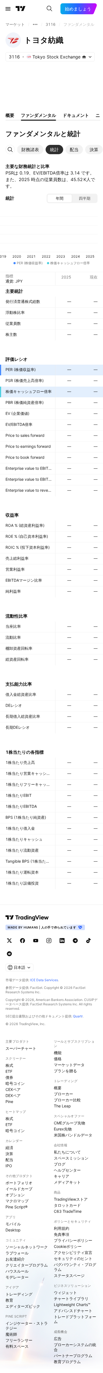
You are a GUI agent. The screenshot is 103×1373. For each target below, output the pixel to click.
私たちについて (67, 1152)
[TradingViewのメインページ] (21, 9)
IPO (8, 1165)
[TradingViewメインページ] (27, 917)
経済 (9, 1147)
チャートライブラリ (71, 1298)
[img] (84, 56)
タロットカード (67, 1205)
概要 (58, 1087)
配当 (9, 1159)
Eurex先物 (63, 1129)
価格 (58, 1058)
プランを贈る (65, 1070)
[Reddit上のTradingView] (9, 954)
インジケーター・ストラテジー (26, 1325)
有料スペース (17, 1346)
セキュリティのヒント (73, 1258)
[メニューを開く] (7, 8)
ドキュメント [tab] (76, 115)
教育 (9, 1300)
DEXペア (13, 1095)
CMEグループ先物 (69, 1123)
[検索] (49, 8)
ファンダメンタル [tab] (38, 115)
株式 (9, 1065)
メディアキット (67, 1182)
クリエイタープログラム (26, 1265)
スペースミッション (71, 1158)
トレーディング (18, 1294)
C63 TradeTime (68, 1211)
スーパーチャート (20, 1048)
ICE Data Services (44, 980)
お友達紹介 (15, 1259)
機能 (58, 1052)
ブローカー (63, 1093)
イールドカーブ (18, 1188)
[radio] (60, 198)
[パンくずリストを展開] (35, 24)
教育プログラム (67, 1361)
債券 (9, 1077)
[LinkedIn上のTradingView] (62, 940)
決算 (9, 1153)
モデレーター (17, 1277)
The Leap (62, 1106)
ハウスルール (17, 1271)
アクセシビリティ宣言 (73, 1252)
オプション (15, 1194)
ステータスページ (69, 1275)
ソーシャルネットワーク (26, 1247)
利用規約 (61, 1228)
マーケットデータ (69, 1064)
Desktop (13, 1230)
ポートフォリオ (18, 1182)
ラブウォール (17, 1253)
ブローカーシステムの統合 (75, 1347)
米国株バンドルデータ (73, 1135)
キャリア (61, 1176)
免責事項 (61, 1234)
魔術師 (11, 1334)
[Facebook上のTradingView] (22, 940)
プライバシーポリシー (73, 1240)
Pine (9, 1101)
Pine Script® (16, 1207)
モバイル (13, 1224)
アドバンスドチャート (73, 1310)
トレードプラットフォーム (75, 1319)
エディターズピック (22, 1306)
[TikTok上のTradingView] (88, 940)
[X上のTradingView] (9, 940)
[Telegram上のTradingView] (75, 940)
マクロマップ (17, 1200)
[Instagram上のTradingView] (49, 940)
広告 (58, 1338)
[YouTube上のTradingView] (36, 940)
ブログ (59, 1164)
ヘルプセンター (67, 1170)
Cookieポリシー (68, 1246)
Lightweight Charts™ (72, 1304)
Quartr (78, 1016)
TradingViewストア (71, 1199)
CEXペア (13, 1089)
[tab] (30, 149)
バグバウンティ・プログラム (75, 1267)
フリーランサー (18, 1340)
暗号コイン (15, 1083)
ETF (8, 1071)
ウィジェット (65, 1292)
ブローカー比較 (67, 1100)
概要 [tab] (9, 115)
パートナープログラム (73, 1355)
